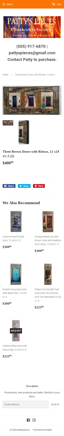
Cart (58, 4)
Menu (10, 4)
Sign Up (55, 404)
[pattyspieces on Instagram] (34, 420)
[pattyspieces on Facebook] (28, 420)
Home (5, 74)
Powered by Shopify (42, 429)
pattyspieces (23, 429)
